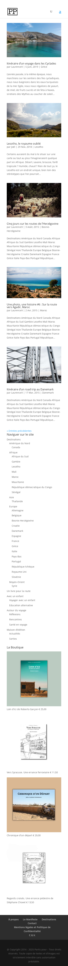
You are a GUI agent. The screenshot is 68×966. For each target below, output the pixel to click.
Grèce (44, 66)
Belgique (16, 515)
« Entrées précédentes (19, 430)
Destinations (14, 439)
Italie (14, 551)
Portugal (16, 561)
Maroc (43, 310)
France (15, 541)
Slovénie (16, 576)
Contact (32, 923)
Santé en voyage (18, 624)
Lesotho (38, 146)
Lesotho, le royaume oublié (24, 143)
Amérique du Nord (19, 443)
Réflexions (14, 614)
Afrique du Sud (20, 456)
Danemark (48, 392)
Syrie (14, 585)
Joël (13, 146)
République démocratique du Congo (32, 487)
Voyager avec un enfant (22, 600)
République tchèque (23, 566)
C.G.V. (32, 935)
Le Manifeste (30, 919)
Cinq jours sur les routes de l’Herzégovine (32, 224)
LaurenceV (17, 66)
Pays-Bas (16, 556)
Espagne (16, 536)
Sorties (13, 638)
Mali (14, 471)
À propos (13, 919)
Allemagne (17, 510)
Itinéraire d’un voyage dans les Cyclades (31, 63)
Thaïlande (17, 501)
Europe (13, 506)
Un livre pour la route (19, 591)
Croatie (16, 525)
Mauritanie (18, 482)
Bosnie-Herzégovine (23, 520)
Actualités (14, 633)
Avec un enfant (15, 596)
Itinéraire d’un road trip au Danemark (30, 389)
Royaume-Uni (19, 571)
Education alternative (21, 605)
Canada (16, 447)
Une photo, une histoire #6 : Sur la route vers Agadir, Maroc (32, 306)
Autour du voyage (16, 610)
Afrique (13, 452)
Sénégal (16, 492)
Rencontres (15, 619)
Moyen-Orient (17, 582)
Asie (11, 497)
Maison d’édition (16, 629)
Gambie (16, 461)
